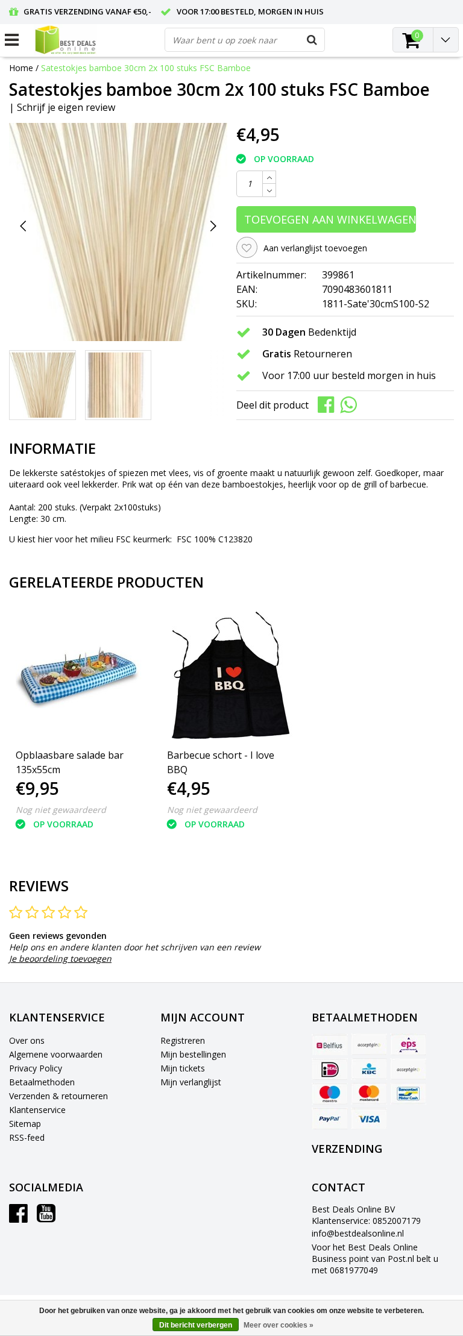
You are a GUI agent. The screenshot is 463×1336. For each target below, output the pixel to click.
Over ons (27, 1040)
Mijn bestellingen (193, 1054)
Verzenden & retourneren (58, 1096)
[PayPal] (330, 1118)
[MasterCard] (369, 1094)
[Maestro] (330, 1094)
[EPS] (408, 1044)
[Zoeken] (312, 40)
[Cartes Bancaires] (369, 1044)
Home (21, 68)
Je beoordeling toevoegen (60, 958)
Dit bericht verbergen (195, 1325)
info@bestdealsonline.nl (358, 1233)
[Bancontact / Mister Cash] (408, 1094)
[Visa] (369, 1118)
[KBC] (369, 1069)
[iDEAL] (330, 1069)
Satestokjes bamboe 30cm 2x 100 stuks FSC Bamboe (146, 68)
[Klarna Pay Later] (408, 1069)
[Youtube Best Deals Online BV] (46, 1217)
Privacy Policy (35, 1068)
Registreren (182, 1040)
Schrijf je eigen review (66, 107)
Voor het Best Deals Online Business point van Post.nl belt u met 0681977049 (375, 1258)
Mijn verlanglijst (190, 1082)
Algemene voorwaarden (55, 1054)
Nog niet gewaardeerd (61, 809)
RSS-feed (27, 1137)
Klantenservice (37, 1109)
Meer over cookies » (278, 1325)
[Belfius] (330, 1044)
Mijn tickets (182, 1068)
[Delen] (329, 404)
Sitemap (25, 1123)
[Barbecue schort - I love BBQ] (230, 675)
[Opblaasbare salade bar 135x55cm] (79, 675)
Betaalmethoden (42, 1082)
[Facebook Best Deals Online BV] (18, 1217)
